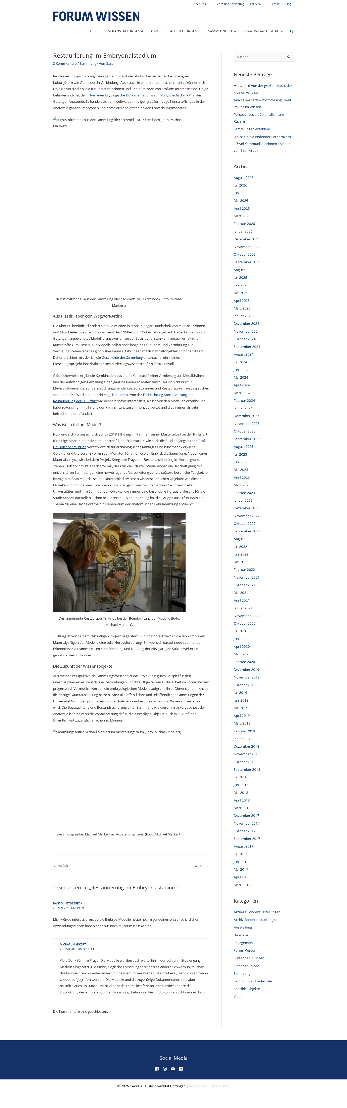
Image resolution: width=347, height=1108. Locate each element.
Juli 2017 (240, 854)
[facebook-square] (158, 1069)
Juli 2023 (240, 454)
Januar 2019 (243, 738)
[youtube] (174, 1069)
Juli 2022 (240, 546)
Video (238, 996)
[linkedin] (182, 1069)
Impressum (198, 1086)
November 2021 (247, 577)
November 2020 (247, 615)
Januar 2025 (243, 316)
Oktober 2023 (245, 431)
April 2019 (242, 715)
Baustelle (241, 935)
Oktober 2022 (245, 523)
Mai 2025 (241, 292)
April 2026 (242, 208)
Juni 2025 (241, 285)
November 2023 (247, 423)
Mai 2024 (241, 377)
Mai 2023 (241, 469)
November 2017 (247, 823)
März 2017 (242, 885)
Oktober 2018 (245, 762)
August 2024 (243, 354)
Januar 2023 (243, 500)
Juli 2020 (240, 631)
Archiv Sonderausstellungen (255, 919)
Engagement (243, 942)
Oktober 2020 (245, 623)
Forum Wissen (245, 950)
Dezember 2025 (246, 239)
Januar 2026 (243, 231)
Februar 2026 (244, 223)
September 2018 (247, 769)
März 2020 (242, 654)
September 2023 (247, 439)
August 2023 (243, 446)
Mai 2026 (241, 200)
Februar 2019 (244, 731)
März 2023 (242, 485)
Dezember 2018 (246, 746)
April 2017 (242, 877)
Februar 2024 (244, 400)
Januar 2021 (243, 608)
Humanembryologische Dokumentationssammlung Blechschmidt (139, 95)
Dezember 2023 (246, 415)
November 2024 (247, 331)
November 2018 (247, 754)
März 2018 (242, 808)
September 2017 (247, 838)
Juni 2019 (241, 700)
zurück (60, 865)
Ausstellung (243, 927)
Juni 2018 (241, 784)
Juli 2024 (240, 362)
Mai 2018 (241, 792)
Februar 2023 (244, 492)
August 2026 (243, 177)
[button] (292, 32)
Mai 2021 (241, 592)
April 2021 (242, 600)
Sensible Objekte (247, 988)
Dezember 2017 (246, 815)
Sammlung (88, 63)
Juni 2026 (241, 193)
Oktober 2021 (245, 585)
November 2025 (247, 246)
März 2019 (242, 723)
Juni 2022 (241, 554)
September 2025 (247, 262)
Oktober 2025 (245, 254)
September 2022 (247, 531)
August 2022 (243, 538)
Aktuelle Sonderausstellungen (257, 912)
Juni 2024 (241, 369)
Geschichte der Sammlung (122, 357)
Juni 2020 (241, 639)
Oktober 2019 (245, 685)
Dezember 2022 (246, 508)
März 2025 (242, 308)
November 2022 (247, 516)
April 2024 (242, 385)
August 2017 (243, 846)
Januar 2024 (243, 408)
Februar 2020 (244, 661)
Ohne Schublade (246, 965)
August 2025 (243, 270)
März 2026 (242, 216)
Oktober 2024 (245, 339)
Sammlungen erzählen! (252, 129)
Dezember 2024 (246, 323)
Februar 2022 (244, 569)
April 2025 (242, 300)
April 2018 (242, 800)
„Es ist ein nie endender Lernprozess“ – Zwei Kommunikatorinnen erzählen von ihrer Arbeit (263, 143)
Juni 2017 (241, 861)
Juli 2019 (240, 692)
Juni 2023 (241, 462)
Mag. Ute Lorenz (116, 394)
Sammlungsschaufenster (253, 981)
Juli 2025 (240, 277)
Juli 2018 (240, 777)
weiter (202, 865)
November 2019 (247, 677)
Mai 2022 (241, 562)
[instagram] (166, 1069)
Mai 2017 (241, 869)
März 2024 (242, 393)
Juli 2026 (240, 185)
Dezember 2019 (246, 669)
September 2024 (247, 346)
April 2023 (242, 477)
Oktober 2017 (245, 831)
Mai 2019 (241, 708)
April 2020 (242, 646)
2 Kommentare (65, 63)
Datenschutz (220, 1086)
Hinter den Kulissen (249, 958)
